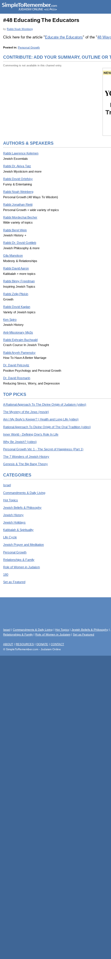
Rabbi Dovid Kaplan (16, 306)
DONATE (42, 644)
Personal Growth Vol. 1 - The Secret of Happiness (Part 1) (43, 449)
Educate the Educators (64, 37)
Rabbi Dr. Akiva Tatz (17, 166)
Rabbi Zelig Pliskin (15, 294)
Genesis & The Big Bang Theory (25, 464)
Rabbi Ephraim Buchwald (20, 340)
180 (5, 574)
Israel (7, 485)
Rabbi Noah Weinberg (20, 28)
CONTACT (57, 644)
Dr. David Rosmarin (16, 378)
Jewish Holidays (14, 522)
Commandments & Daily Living (24, 492)
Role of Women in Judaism (21, 567)
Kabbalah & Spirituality (18, 529)
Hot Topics (10, 500)
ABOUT (8, 644)
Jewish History (13, 515)
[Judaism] (29, 9)
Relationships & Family (18, 559)
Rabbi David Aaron (16, 268)
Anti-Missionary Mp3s (18, 332)
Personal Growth (29, 47)
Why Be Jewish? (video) (20, 441)
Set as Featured (14, 582)
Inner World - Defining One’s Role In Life (30, 434)
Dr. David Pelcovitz (16, 365)
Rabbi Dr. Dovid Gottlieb (19, 242)
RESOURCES (25, 644)
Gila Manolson (13, 255)
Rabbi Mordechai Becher (20, 217)
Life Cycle (10, 537)
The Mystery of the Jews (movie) (26, 412)
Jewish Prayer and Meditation (23, 544)
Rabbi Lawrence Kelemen (20, 153)
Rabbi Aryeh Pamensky (19, 352)
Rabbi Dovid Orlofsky (18, 179)
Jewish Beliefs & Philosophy (22, 507)
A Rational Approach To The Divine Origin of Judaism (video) (44, 404)
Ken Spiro (10, 319)
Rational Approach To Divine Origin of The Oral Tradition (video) (47, 427)
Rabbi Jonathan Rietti (17, 204)
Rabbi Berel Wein (15, 230)
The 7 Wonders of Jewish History (26, 456)
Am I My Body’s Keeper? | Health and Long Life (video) (41, 419)
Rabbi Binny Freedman (19, 281)
